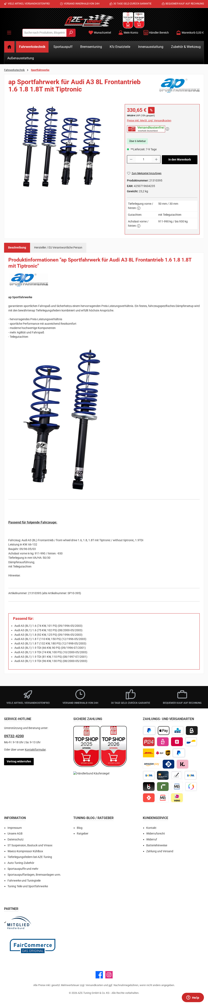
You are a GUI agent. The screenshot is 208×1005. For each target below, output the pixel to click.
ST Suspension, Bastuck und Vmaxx (30, 845)
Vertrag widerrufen (19, 761)
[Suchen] (71, 33)
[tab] (17, 248)
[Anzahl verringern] (131, 159)
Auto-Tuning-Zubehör (21, 863)
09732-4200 (14, 736)
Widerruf (151, 839)
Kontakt (151, 828)
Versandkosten (94, 985)
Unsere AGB (15, 833)
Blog (79, 828)
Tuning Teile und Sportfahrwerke (28, 886)
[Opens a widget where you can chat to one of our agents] (193, 998)
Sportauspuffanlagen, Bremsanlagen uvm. (34, 874)
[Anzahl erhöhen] (156, 159)
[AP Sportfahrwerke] (179, 87)
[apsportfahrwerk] (62, 148)
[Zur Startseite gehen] (89, 20)
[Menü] (9, 33)
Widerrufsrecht (155, 833)
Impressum (15, 828)
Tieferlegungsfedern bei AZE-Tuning (30, 857)
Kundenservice (155, 818)
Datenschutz (16, 839)
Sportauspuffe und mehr (23, 869)
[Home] (9, 47)
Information (15, 818)
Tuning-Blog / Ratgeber (93, 818)
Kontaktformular (35, 749)
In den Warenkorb (179, 159)
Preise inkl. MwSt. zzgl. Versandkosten (149, 120)
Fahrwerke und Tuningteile (24, 880)
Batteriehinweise (156, 845)
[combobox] (44, 33)
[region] (62, 148)
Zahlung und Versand (159, 851)
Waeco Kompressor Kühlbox (25, 851)
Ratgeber (82, 833)
